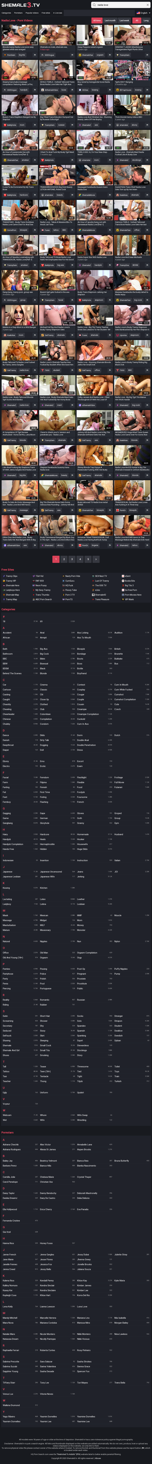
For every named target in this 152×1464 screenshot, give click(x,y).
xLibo (97, 590)
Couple (94, 699)
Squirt (94, 1040)
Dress (94, 750)
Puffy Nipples (131, 969)
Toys (131, 1071)
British (131, 649)
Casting (20, 694)
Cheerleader (20, 714)
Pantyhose (20, 973)
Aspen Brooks (94, 1149)
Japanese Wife (57, 876)
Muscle (131, 915)
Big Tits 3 (129, 585)
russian (61, 125)
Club (57, 709)
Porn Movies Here (133, 595)
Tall (20, 1066)
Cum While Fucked (131, 689)
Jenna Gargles (57, 1254)
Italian (131, 860)
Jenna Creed (20, 1269)
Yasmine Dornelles (94, 1416)
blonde (23, 440)
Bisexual (57, 663)
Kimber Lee (94, 1290)
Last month (110, 20)
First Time (57, 792)
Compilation (57, 719)
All (137, 20)
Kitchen (57, 888)
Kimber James (94, 1285)
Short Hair (57, 1016)
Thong (57, 1081)
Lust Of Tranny (102, 581)
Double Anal (94, 740)
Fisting (57, 797)
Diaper (20, 750)
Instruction (94, 860)
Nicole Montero (57, 1334)
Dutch (131, 735)
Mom (94, 920)
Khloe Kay (94, 1280)
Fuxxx (47, 230)
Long (146, 20)
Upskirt (94, 1092)
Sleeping (57, 1040)
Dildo (57, 735)
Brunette (131, 653)
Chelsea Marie (57, 1177)
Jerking (94, 876)
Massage (20, 920)
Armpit (57, 637)
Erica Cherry (57, 1209)
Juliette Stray (131, 1254)
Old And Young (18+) (20, 957)
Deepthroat (20, 745)
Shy (57, 1026)
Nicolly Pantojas (57, 1339)
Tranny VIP (11, 581)
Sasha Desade (57, 1371)
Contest (94, 684)
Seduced (20, 1030)
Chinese (20, 719)
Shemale (20, 1045)
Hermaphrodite (57, 844)
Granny (94, 823)
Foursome (94, 797)
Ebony (20, 761)
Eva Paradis (94, 1209)
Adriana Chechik (20, 1144)
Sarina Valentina (57, 1366)
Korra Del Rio (94, 1295)
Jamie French (20, 1254)
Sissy (57, 1030)
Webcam (20, 1115)
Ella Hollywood (20, 1209)
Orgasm (57, 957)
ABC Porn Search (44, 599)
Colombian (57, 714)
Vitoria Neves (57, 1394)
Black (57, 668)
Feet (20, 797)
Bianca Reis (94, 1160)
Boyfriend (94, 673)
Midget (57, 920)
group (23, 300)
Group (131, 818)
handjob (23, 90)
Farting (20, 787)
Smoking (57, 1055)
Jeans (94, 871)
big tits (22, 55)
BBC (64, 230)
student (56, 370)
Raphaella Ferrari (20, 1350)
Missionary (57, 930)
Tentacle (57, 1076)
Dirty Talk (57, 740)
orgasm (100, 55)
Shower (57, 1021)
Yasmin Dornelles (57, 1416)
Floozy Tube (71, 590)
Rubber (57, 1004)
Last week (124, 20)
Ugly (20, 1092)
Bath (20, 649)
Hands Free (20, 849)
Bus (131, 663)
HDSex (85, 90)
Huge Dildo (94, 849)
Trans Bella (131, 1382)
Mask (20, 915)
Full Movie (131, 782)
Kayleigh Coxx (20, 1295)
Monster (94, 930)
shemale (135, 195)
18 (20, 621)
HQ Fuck (69, 585)
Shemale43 (100, 595)
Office (20, 952)
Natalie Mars (20, 1334)
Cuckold (94, 719)
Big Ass (57, 649)
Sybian (131, 1040)
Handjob (20, 839)
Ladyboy (20, 904)
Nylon (131, 941)
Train (131, 1076)
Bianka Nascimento (94, 1165)
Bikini (57, 658)
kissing (95, 90)
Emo (57, 761)
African (20, 637)
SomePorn (11, 230)
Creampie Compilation (94, 714)
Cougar (94, 694)
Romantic (57, 999)
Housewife (94, 844)
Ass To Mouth (94, 637)
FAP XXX (40, 581)
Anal (57, 632)
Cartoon (20, 689)
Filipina (57, 782)
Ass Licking (94, 632)
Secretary (20, 1026)
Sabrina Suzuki (20, 1366)
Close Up (57, 699)
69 (57, 621)
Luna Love (94, 1306)
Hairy (20, 834)
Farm (20, 782)
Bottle (94, 668)
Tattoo (20, 1071)
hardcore (24, 195)
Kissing (20, 888)
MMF (94, 915)
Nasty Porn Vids (72, 576)
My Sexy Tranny (43, 590)
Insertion (57, 860)
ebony (134, 125)
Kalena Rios (20, 1280)
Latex (57, 899)
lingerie (95, 545)
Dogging (57, 745)
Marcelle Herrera (57, 1318)
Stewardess (94, 1045)
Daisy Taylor (20, 1193)
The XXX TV (100, 585)
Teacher (20, 1081)
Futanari (131, 787)
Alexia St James (57, 1149)
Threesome (94, 1066)
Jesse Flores (57, 1259)
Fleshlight (94, 777)
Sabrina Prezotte (20, 1361)
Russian (94, 999)
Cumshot (131, 694)
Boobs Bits (130, 581)
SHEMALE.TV (20, 5)
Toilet (131, 1066)
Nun (94, 941)
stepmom (99, 300)
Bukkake (131, 658)
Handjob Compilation (20, 844)
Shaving (20, 1040)
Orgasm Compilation (94, 952)
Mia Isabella (131, 1318)
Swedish (131, 1035)
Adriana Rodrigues (20, 1149)
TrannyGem (124, 55)
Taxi (20, 1076)
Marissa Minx (94, 1322)
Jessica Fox (57, 1264)
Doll (57, 750)
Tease (57, 1066)
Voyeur (20, 1104)
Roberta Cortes (57, 1350)
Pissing (57, 969)
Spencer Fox (94, 1371)
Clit (57, 694)
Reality (20, 999)
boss (64, 90)
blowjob (23, 230)
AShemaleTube (51, 90)
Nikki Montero (94, 1334)
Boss (94, 663)
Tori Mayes (94, 1382)
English (144, 13)
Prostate (94, 978)
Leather (94, 899)
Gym (131, 823)
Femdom (57, 777)
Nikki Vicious (94, 1339)
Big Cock (57, 653)
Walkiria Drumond (20, 1405)
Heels (57, 839)
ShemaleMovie (88, 195)
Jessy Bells (57, 1269)
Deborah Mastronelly (94, 1193)
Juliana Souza (94, 1269)
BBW (20, 663)
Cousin (94, 704)
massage (24, 510)
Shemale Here (12, 585)
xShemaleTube (88, 405)
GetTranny (48, 335)
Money (94, 925)
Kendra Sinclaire (57, 1290)
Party (20, 978)
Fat (20, 792)
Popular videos (32, 13)
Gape (57, 813)
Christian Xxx (57, 1182)
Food (94, 787)
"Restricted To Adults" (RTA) (69, 1454)
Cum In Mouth (131, 684)
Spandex (94, 1026)
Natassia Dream (20, 1339)
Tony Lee (57, 1382)
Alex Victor (57, 1144)
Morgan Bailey (131, 1322)
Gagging (20, 813)
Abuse (98, 1458)
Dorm (94, 735)
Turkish (131, 1081)
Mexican (57, 915)
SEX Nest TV (101, 576)
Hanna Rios (20, 1243)
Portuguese (57, 988)
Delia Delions (94, 1198)
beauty (60, 195)
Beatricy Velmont (57, 1160)
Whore (57, 1115)
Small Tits (57, 1050)
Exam (94, 766)
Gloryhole (57, 823)
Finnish (57, 787)
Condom (57, 724)
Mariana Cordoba (57, 1322)
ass (96, 125)
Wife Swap (94, 1115)
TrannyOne (124, 265)
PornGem (11, 55)
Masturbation (20, 925)
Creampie (94, 709)
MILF (57, 925)
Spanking (94, 1035)
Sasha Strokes (94, 1361)
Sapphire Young (20, 1371)
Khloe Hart (57, 1295)
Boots (94, 658)
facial (60, 300)
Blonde (57, 673)
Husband (131, 834)
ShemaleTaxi (87, 55)
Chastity (20, 704)
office (136, 230)
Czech (131, 709)
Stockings (94, 1050)
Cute (131, 704)
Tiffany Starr (20, 1382)
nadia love (24, 370)
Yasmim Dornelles (20, 1421)
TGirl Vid (39, 576)
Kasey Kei (20, 1290)
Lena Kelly (20, 1306)
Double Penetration (94, 745)
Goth (94, 818)
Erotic (57, 766)
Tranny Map (11, 599)
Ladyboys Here (13, 590)
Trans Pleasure (102, 599)
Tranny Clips (11, 576)
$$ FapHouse (125, 90)
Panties (20, 969)
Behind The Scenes (20, 673)
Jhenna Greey (94, 1259)
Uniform (57, 1092)
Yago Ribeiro (20, 1416)
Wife (57, 1120)
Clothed (57, 704)
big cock (138, 300)
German (57, 818)
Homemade (94, 834)
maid (59, 405)
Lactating (20, 899)
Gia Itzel (20, 1232)
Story (94, 1055)
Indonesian (20, 860)
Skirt (57, 1035)
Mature (20, 930)
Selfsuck (20, 1035)
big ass (60, 265)
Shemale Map (12, 595)
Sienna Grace (94, 1366)
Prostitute (94, 983)
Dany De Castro (57, 1198)
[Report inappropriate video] (35, 55)
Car (20, 684)
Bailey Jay (20, 1160)
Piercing (20, 988)
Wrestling (94, 1120)
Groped (131, 813)
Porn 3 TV (70, 595)
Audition (131, 632)
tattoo (56, 230)
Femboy (20, 802)
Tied (94, 1071)
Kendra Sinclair (57, 1285)
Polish (57, 978)
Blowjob (94, 649)
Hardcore (57, 834)
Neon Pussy (41, 585)
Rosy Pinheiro (94, 1350)
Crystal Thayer (94, 1177)
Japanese (20, 871)
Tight (94, 1076)
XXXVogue (49, 55)
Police (57, 973)
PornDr (122, 510)
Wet (20, 1120)
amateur (25, 160)
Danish (20, 740)
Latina (57, 904)
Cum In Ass (94, 724)
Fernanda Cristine (20, 1220)
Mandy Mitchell (20, 1318)
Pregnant (94, 973)
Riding (20, 1004)
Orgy (94, 957)
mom (22, 125)
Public (94, 988)
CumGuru (69, 581)
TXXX (46, 370)
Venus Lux (20, 1394)
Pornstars (18, 13)
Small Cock (57, 1045)
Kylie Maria (131, 1280)
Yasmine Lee (94, 1421)
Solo (94, 1021)
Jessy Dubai (94, 1254)
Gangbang (20, 823)
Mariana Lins (94, 1318)
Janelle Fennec (20, 1264)
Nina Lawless (131, 1334)
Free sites (46, 13)
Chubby (20, 724)
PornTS (69, 599)
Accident (20, 632)
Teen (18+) (57, 1071)
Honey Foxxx (57, 1243)
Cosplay (94, 689)
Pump (131, 973)
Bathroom (20, 653)
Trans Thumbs (42, 595)
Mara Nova (20, 1322)
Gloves (94, 813)
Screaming (20, 1021)
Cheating (20, 709)
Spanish (94, 1030)
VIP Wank (129, 599)
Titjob (94, 1081)
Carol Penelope (20, 1182)
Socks (94, 1016)
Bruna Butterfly (131, 1160)
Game (20, 818)
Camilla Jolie (20, 1177)
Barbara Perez (20, 1165)
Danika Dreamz (20, 1198)
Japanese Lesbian (20, 876)
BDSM (135, 265)
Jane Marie (20, 1259)
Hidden (57, 849)
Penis (20, 983)
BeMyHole (11, 125)
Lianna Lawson (57, 1306)
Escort (94, 761)
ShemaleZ (86, 125)
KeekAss (123, 195)
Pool (57, 983)
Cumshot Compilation (131, 699)
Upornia (123, 335)
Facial (20, 777)
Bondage (94, 653)
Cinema (57, 684)
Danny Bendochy (57, 1193)
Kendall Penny (57, 1280)
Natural (20, 941)
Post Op (94, 969)
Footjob (94, 792)
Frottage (131, 777)
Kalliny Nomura (20, 1285)
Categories (6, 13)
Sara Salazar (57, 1361)
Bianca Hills (57, 1165)
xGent (127, 576)
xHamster (123, 125)
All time (97, 20)
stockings (136, 160)
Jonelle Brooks (94, 1264)
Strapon (131, 1021)
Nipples (57, 941)
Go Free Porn (131, 590)
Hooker (94, 839)
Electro (20, 766)
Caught (20, 699)
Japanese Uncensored (57, 871)
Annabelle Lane (94, 1144)
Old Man (57, 952)
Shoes (20, 1055)
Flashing (57, 802)
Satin (20, 1016)
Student (131, 1026)
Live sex (58, 13)
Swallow (131, 1030)
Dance (20, 735)
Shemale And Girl (20, 1050)
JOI (131, 871)
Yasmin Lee (57, 1421)
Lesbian (94, 904)
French (94, 802)
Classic (57, 689)
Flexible (94, 782)
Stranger (131, 1016)
